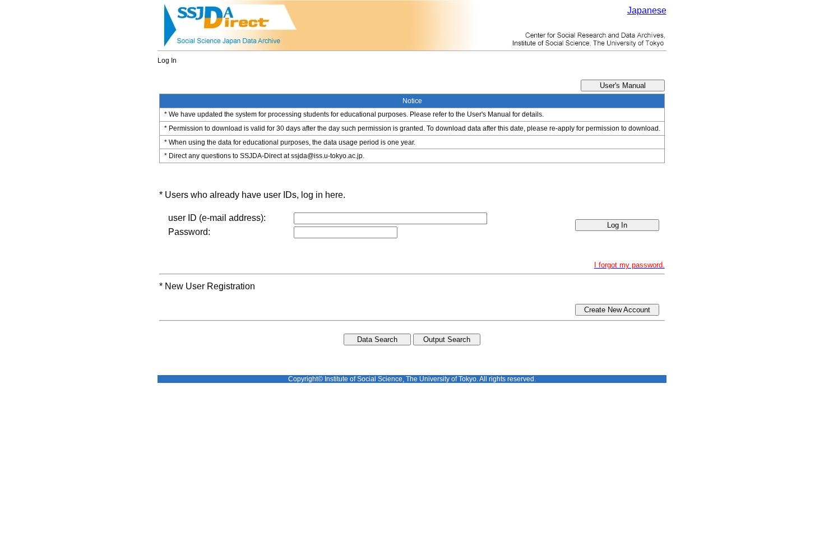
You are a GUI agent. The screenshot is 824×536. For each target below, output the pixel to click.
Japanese (646, 10)
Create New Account (617, 310)
